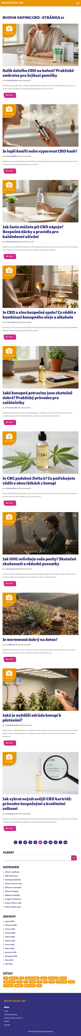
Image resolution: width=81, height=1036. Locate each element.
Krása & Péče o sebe (13, 903)
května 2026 (10, 933)
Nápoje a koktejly (12, 895)
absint (51, 982)
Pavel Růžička (12, 156)
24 (56, 842)
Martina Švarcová (14, 242)
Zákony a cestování (13, 887)
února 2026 (9, 944)
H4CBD (32, 982)
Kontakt (7, 1025)
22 (45, 842)
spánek (71, 982)
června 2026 (10, 929)
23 (50, 842)
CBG (45, 982)
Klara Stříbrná (12, 488)
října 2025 (9, 960)
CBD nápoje (8, 985)
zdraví (19, 982)
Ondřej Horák (12, 645)
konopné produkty (32, 978)
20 (35, 842)
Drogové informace (13, 899)
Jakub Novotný (13, 725)
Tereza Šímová (12, 322)
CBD (5, 978)
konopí (43, 978)
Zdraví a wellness (12, 872)
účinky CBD (13, 978)
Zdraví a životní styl (13, 883)
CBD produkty (30, 985)
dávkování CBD (9, 982)
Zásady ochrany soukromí (13, 1018)
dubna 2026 (10, 937)
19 (30, 842)
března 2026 (10, 941)
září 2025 (8, 964)
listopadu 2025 (11, 956)
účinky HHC (18, 985)
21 (40, 842)
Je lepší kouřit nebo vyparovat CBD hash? (40, 151)
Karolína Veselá (13, 569)
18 (25, 842)
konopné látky (61, 982)
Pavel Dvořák (12, 80)
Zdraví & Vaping (11, 891)
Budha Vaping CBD (12, 3)
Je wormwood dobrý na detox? (30, 639)
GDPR (6, 1021)
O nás (6, 1011)
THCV (39, 985)
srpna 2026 (9, 921)
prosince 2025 (10, 952)
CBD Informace (11, 876)
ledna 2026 (9, 948)
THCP (39, 982)
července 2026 (11, 925)
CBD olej (63, 978)
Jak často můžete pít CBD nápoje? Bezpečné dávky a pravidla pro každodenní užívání (33, 232)
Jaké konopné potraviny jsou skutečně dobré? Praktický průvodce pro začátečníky (37, 398)
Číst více (9, 95)
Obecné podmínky (11, 1014)
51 (65, 842)
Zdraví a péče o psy (13, 907)
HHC (21, 978)
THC (25, 982)
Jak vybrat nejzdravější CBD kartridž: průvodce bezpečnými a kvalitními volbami (37, 804)
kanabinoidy (53, 978)
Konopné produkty (13, 880)
